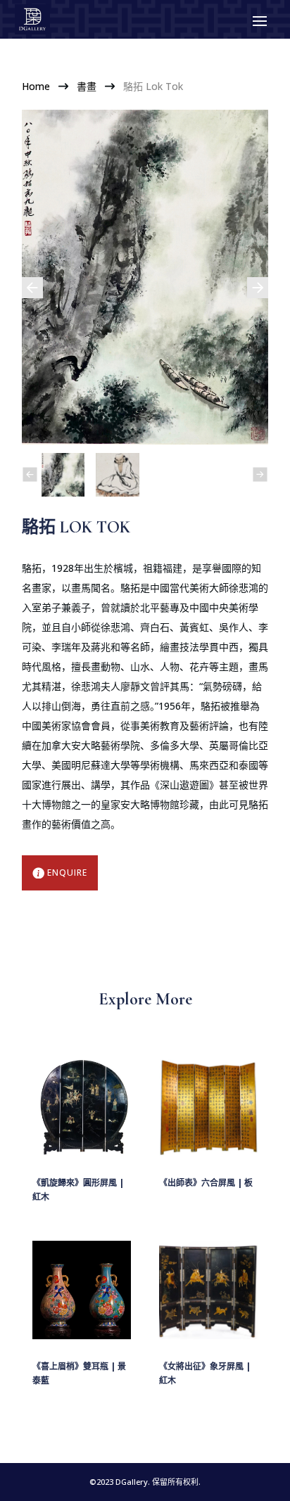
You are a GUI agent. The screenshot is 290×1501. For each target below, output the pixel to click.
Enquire (67, 873)
